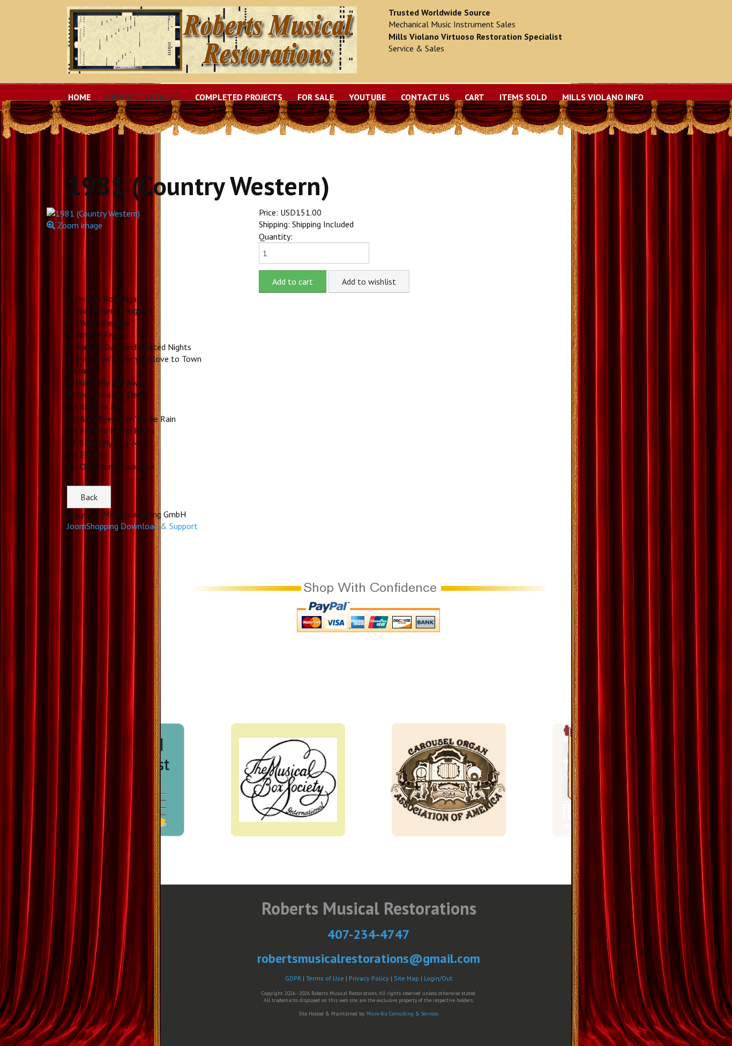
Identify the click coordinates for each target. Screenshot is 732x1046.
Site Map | (409, 978)
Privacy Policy (369, 978)
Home (79, 97)
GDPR (293, 978)
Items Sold (523, 97)
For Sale (315, 97)
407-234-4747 (368, 934)
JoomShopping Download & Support (132, 526)
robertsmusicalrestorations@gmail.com (368, 958)
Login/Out (438, 978)
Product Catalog (143, 97)
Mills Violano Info (603, 97)
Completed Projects (238, 97)
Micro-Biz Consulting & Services (402, 1013)
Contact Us (425, 97)
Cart (474, 97)
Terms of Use (325, 978)
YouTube (367, 97)
